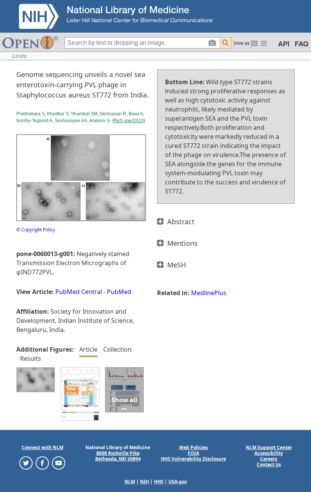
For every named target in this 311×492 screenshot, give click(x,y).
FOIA (193, 453)
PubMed (119, 292)
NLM (129, 481)
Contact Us (269, 464)
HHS (158, 481)
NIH (144, 481)
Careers (268, 459)
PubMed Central (78, 292)
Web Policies (193, 447)
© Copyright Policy (35, 229)
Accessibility (268, 453)
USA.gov (177, 481)
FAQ (301, 44)
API (283, 44)
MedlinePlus (208, 293)
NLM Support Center (269, 447)
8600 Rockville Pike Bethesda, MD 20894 (118, 456)
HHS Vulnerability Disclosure (193, 459)
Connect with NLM (42, 447)
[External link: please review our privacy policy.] (26, 462)
